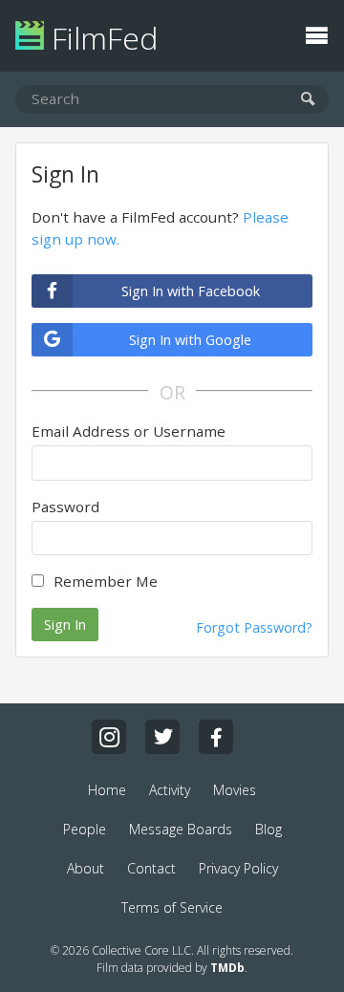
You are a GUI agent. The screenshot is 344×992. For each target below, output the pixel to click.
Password (65, 506)
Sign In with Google (190, 340)
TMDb (227, 968)
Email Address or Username (129, 431)
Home (107, 790)
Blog (268, 829)
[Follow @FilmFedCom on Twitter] (162, 737)
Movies (234, 790)
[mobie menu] (316, 33)
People (84, 829)
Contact (151, 868)
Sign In (65, 624)
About (85, 868)
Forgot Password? (254, 627)
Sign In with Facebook (190, 291)
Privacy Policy (238, 868)
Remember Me (106, 581)
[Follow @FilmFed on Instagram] (109, 737)
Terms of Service (172, 907)
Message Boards (180, 829)
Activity (169, 790)
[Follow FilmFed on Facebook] (216, 737)
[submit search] (308, 100)
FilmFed (101, 37)
